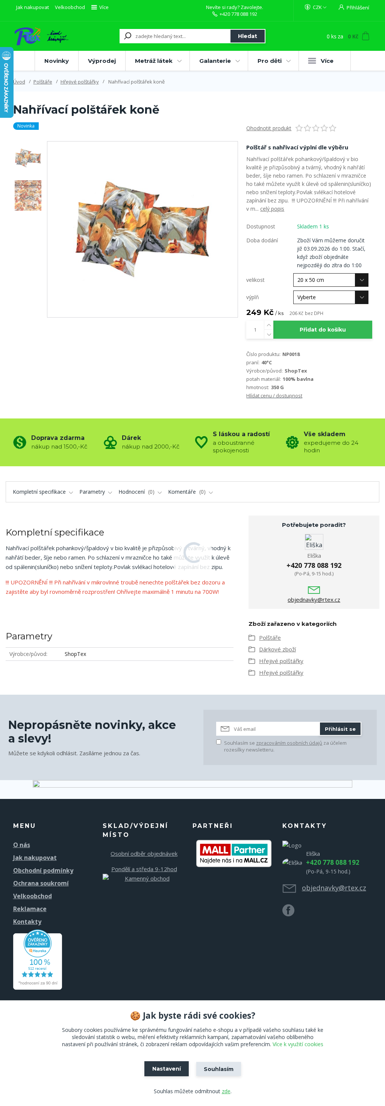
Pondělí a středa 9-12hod (144, 869)
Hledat (247, 36)
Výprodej (102, 60)
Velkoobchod (70, 7)
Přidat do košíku (323, 329)
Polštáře (42, 81)
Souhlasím (218, 1069)
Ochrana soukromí (41, 883)
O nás (21, 845)
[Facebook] (292, 913)
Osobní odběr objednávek (144, 853)
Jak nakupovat (32, 7)
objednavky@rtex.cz (314, 599)
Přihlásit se (340, 729)
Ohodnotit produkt (268, 128)
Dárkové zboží (277, 649)
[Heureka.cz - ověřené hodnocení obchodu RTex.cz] (37, 959)
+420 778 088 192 (238, 14)
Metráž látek (154, 60)
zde (226, 1091)
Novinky (56, 60)
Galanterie (215, 60)
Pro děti (270, 60)
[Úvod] (41, 36)
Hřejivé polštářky (80, 81)
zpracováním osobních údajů (289, 742)
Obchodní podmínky (43, 870)
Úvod (19, 81)
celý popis (272, 208)
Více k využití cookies (298, 1044)
